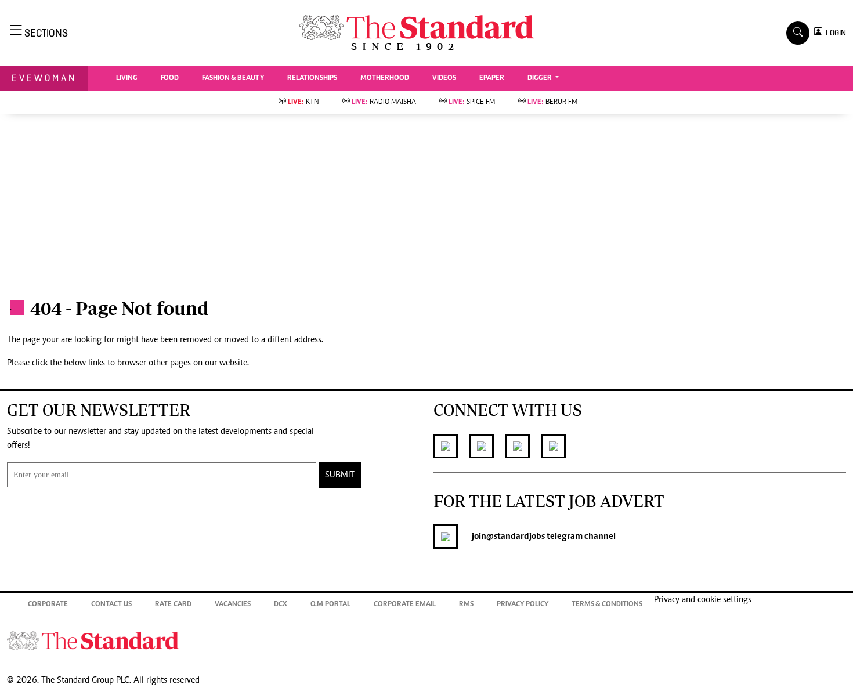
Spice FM (472, 102)
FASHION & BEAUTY (233, 78)
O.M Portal (330, 605)
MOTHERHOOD (384, 78)
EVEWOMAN (44, 78)
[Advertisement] (426, 201)
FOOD (170, 78)
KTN (303, 102)
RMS (466, 605)
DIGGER (540, 78)
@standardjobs (515, 536)
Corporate (48, 605)
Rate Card (173, 605)
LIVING (127, 78)
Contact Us (111, 605)
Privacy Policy (522, 605)
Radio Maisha (384, 102)
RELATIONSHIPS (312, 78)
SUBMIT (340, 475)
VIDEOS (444, 78)
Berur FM (552, 102)
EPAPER (491, 78)
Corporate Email (405, 605)
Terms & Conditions (607, 605)
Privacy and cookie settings (702, 599)
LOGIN (834, 33)
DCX (280, 605)
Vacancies (233, 605)
